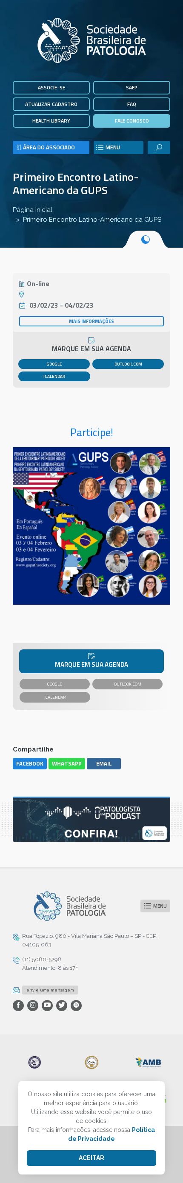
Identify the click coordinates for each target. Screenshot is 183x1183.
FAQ (131, 104)
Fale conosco (132, 121)
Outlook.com (128, 364)
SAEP (131, 87)
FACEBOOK (29, 763)
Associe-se (51, 87)
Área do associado (49, 147)
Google (54, 364)
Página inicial (32, 210)
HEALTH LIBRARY (51, 121)
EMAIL (104, 763)
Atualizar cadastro (51, 104)
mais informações (91, 321)
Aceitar (91, 1157)
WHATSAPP (67, 763)
